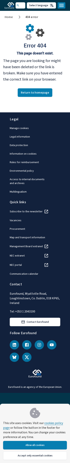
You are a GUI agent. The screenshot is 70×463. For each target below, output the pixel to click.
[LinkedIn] (14, 344)
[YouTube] (51, 344)
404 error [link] (31, 17)
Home (9, 17)
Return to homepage (35, 92)
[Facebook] (27, 344)
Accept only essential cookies (35, 456)
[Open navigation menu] (61, 5)
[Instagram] (39, 344)
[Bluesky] (14, 357)
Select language (38, 5)
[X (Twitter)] (27, 357)
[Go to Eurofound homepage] (10, 5)
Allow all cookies (35, 445)
